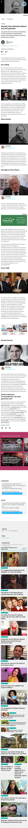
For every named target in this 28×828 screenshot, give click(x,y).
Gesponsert (4, 464)
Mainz (3, 19)
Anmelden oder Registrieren (12, 493)
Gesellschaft (10, 19)
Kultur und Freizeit (14, 449)
